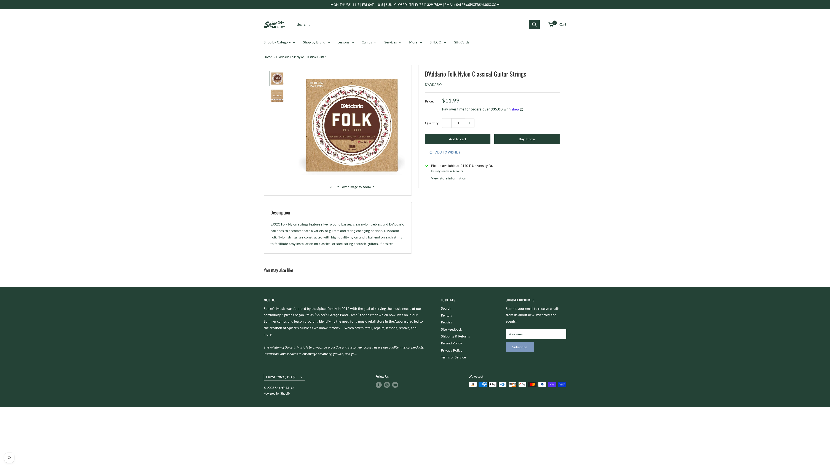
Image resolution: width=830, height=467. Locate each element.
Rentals (446, 315)
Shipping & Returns (455, 336)
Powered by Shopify (277, 393)
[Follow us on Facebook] (379, 385)
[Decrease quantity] (446, 123)
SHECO (435, 42)
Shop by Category (277, 42)
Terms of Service (453, 357)
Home (268, 57)
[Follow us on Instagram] (387, 385)
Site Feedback (451, 329)
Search (446, 308)
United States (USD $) (280, 377)
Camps (367, 42)
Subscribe (519, 347)
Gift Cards (461, 42)
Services (390, 42)
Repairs (446, 322)
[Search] (534, 24)
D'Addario (433, 84)
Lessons (343, 42)
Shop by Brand (314, 42)
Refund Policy (451, 343)
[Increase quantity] (469, 123)
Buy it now (527, 139)
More (413, 42)
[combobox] (411, 24)
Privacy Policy (451, 350)
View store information (448, 178)
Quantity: (432, 123)
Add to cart (457, 139)
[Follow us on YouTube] (395, 385)
